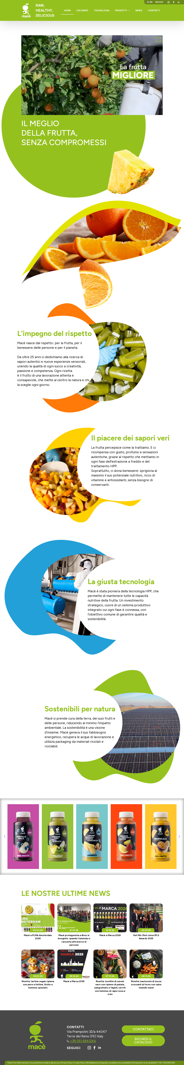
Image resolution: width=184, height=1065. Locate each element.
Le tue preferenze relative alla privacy (44, 1063)
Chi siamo (82, 10)
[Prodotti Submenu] (130, 10)
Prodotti (121, 10)
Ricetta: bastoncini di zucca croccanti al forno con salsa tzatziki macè (146, 984)
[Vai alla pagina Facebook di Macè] (94, 1047)
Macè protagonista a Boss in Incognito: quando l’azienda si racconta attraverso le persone (74, 940)
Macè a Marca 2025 (74, 981)
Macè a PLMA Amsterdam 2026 (38, 937)
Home (67, 10)
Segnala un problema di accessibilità (115, 1063)
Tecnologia (101, 10)
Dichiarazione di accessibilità (144, 1063)
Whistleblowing (92, 1063)
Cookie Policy (79, 1063)
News (138, 10)
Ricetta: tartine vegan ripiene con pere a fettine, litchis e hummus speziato (38, 984)
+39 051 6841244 (83, 1041)
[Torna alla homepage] (26, 10)
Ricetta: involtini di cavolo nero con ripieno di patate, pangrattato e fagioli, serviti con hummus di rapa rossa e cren (110, 988)
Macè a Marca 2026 (110, 935)
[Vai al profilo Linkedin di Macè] (99, 1047)
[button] (4, 836)
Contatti (154, 10)
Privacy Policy (66, 1063)
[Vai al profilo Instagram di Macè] (89, 1047)
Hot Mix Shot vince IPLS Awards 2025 (146, 937)
